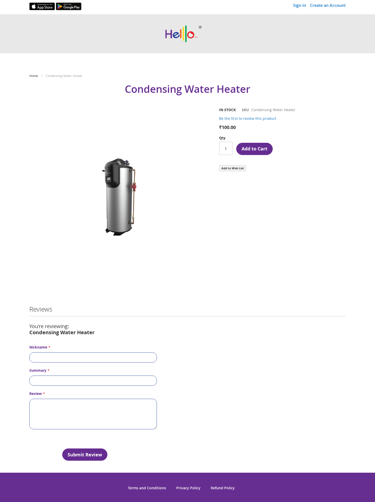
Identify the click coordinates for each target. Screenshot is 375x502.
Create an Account (328, 5)
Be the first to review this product (247, 118)
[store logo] (187, 34)
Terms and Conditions (147, 487)
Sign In (299, 5)
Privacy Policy (188, 487)
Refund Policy (223, 487)
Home (33, 76)
